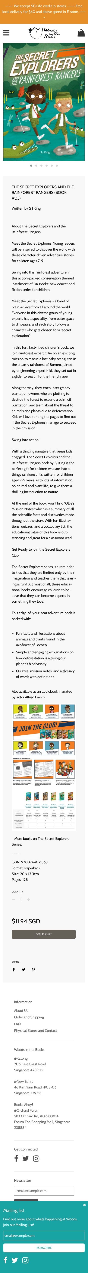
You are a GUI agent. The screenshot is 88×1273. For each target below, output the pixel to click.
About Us (21, 1010)
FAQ (17, 1024)
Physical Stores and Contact (35, 1030)
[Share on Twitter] (23, 969)
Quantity (17, 891)
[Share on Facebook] (15, 969)
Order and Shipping (29, 1017)
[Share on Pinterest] (33, 969)
